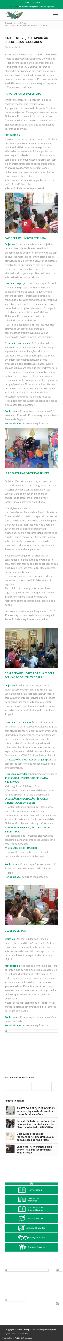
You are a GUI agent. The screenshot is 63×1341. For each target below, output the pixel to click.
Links (27, 2)
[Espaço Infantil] (31, 1237)
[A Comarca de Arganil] (31, 1209)
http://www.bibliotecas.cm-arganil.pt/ (28, 759)
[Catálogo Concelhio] (31, 1183)
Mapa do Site (7, 1338)
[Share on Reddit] (48, 1086)
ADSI (26, 1334)
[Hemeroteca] (31, 1190)
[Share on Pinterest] (21, 1086)
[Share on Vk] (41, 1086)
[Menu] (54, 14)
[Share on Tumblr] (35, 1086)
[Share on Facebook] (8, 1086)
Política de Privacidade (23, 1338)
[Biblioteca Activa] (31, 1218)
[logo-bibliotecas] (26, 14)
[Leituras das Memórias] (31, 1199)
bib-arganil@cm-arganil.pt (29, 6)
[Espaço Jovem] (31, 1247)
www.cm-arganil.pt (47, 6)
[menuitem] (26, 2)
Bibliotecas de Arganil (23, 1330)
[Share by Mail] (55, 1086)
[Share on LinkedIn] (28, 1086)
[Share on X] (15, 1086)
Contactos (36, 2)
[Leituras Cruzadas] (31, 1228)
